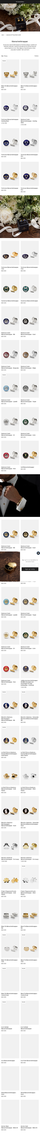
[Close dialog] (38, 553)
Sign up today (30, 569)
